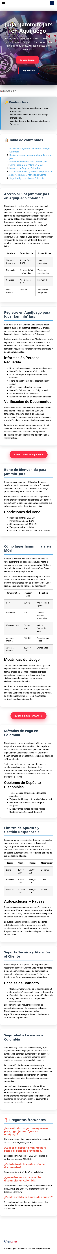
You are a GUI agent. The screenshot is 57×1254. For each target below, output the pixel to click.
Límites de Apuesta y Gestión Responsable (30, 171)
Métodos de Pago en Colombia (24, 168)
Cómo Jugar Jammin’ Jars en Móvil (26, 164)
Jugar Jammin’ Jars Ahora (28, 715)
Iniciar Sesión (27, 59)
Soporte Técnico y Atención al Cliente (27, 174)
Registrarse (29, 70)
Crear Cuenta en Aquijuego (28, 454)
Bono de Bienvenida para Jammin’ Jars (28, 161)
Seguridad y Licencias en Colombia (26, 178)
